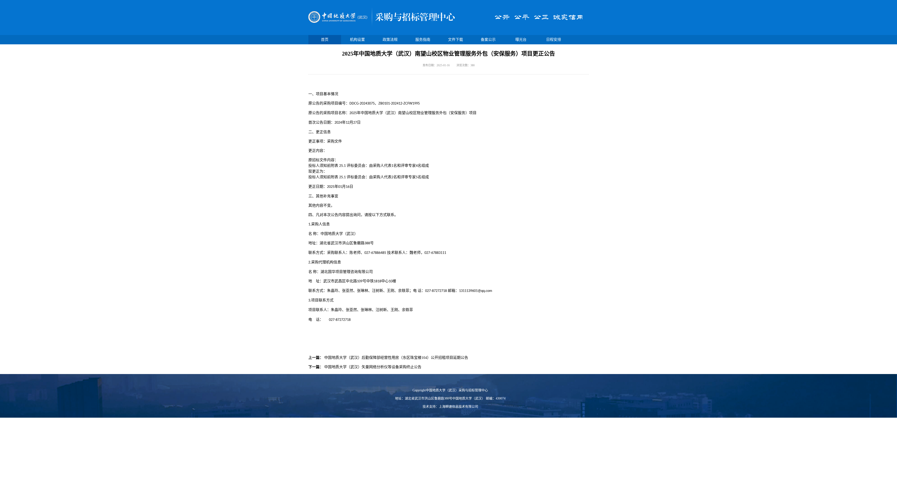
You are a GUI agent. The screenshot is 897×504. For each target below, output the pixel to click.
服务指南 (422, 40)
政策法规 (390, 40)
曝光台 (521, 40)
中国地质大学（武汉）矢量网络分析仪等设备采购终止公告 (372, 367)
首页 (324, 40)
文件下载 (455, 40)
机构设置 (357, 40)
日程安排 (553, 40)
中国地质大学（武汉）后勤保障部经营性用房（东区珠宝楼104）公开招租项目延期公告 (396, 358)
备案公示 (488, 40)
